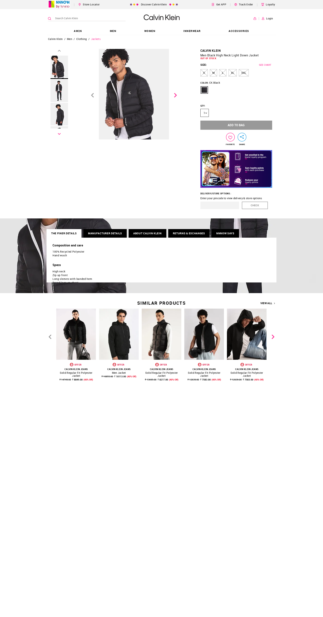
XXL (243, 72)
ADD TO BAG (236, 125)
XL (232, 72)
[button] (204, 90)
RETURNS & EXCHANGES (189, 233)
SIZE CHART (265, 64)
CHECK (255, 205)
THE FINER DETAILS (64, 233)
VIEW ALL (266, 303)
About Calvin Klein (147, 233)
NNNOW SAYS (225, 233)
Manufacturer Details (105, 233)
